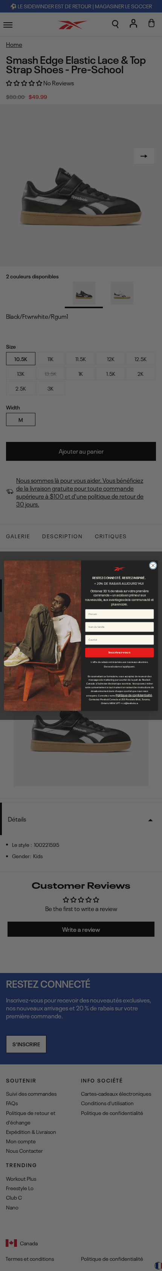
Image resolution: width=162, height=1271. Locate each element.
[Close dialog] (153, 565)
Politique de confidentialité (134, 695)
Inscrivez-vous (119, 652)
